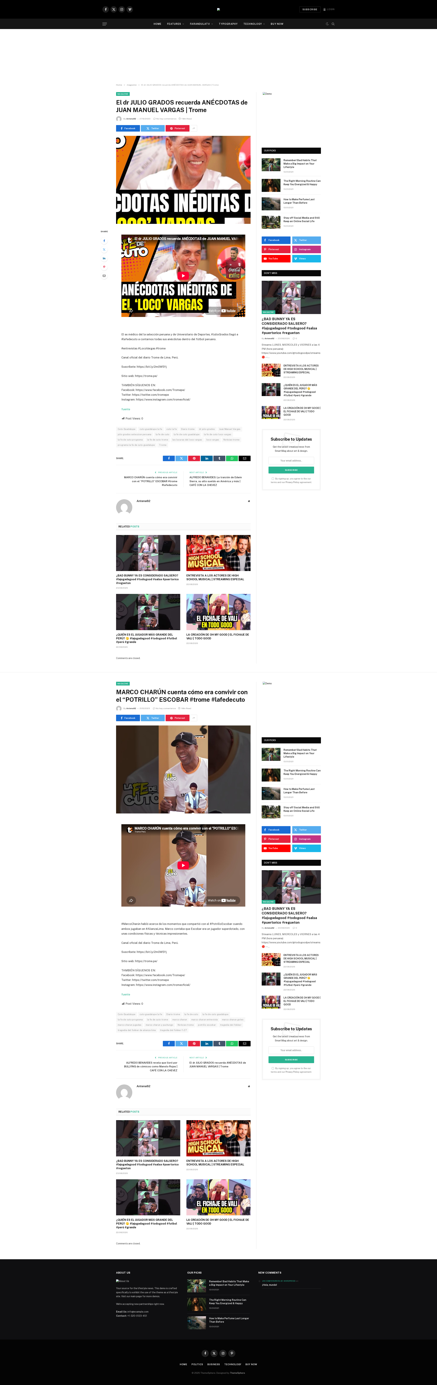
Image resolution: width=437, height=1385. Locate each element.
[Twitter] (104, 249)
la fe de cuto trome (157, 439)
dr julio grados (207, 429)
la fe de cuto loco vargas (217, 434)
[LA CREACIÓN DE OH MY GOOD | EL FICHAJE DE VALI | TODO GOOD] (218, 612)
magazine (122, 94)
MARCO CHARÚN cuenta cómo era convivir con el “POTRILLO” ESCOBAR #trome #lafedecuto (150, 481)
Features (174, 24)
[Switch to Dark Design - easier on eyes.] (327, 24)
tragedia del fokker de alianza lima (137, 1030)
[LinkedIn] (104, 258)
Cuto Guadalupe (126, 429)
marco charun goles (233, 1019)
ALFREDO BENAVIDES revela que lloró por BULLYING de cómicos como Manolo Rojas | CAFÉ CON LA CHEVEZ (150, 1066)
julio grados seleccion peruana (134, 434)
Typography (228, 24)
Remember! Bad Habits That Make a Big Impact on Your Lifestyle (300, 163)
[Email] (104, 275)
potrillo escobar (207, 1025)
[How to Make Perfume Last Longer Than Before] (271, 203)
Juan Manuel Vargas (230, 429)
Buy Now (277, 24)
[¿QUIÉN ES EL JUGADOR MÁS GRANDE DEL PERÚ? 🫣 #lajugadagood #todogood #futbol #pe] (148, 612)
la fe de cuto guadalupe (187, 434)
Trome (162, 445)
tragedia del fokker (230, 1025)
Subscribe (310, 9)
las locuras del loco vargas (187, 439)
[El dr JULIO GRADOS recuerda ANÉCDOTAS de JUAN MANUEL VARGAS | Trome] (183, 180)
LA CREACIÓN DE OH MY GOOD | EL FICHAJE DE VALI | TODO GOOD (217, 636)
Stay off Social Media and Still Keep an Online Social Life (302, 219)
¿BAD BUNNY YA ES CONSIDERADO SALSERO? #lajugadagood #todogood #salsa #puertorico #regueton (147, 579)
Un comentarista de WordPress (278, 1281)
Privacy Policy (292, 482)
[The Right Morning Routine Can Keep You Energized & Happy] (271, 185)
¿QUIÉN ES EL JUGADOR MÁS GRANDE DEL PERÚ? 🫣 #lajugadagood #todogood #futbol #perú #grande (146, 638)
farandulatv (200, 24)
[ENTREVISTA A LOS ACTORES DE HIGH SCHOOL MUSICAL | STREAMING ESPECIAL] (218, 553)
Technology (252, 24)
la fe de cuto (163, 434)
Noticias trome (231, 439)
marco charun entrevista (204, 1019)
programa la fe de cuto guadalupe (136, 445)
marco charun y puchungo (159, 1025)
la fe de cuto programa (130, 439)
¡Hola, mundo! (269, 1285)
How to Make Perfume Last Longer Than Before (299, 201)
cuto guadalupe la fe (151, 429)
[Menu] (104, 24)
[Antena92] (218, 9)
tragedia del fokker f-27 (173, 1030)
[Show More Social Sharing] (193, 128)
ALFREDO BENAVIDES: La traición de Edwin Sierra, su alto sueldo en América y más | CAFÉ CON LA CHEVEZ (215, 481)
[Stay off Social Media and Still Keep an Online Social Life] (271, 222)
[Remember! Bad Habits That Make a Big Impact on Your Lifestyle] (271, 164)
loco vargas (212, 439)
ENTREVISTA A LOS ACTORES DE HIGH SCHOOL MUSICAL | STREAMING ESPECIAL (215, 577)
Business (213, 1364)
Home (157, 24)
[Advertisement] (218, 56)
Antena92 (131, 119)
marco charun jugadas (130, 1025)
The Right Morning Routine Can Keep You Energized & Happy (302, 183)
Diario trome (188, 429)
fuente (125, 409)
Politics (197, 1364)
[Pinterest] (104, 266)
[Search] (333, 24)
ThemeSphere (237, 1373)
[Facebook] (104, 240)
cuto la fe (171, 429)
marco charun (179, 1019)
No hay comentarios (166, 119)
